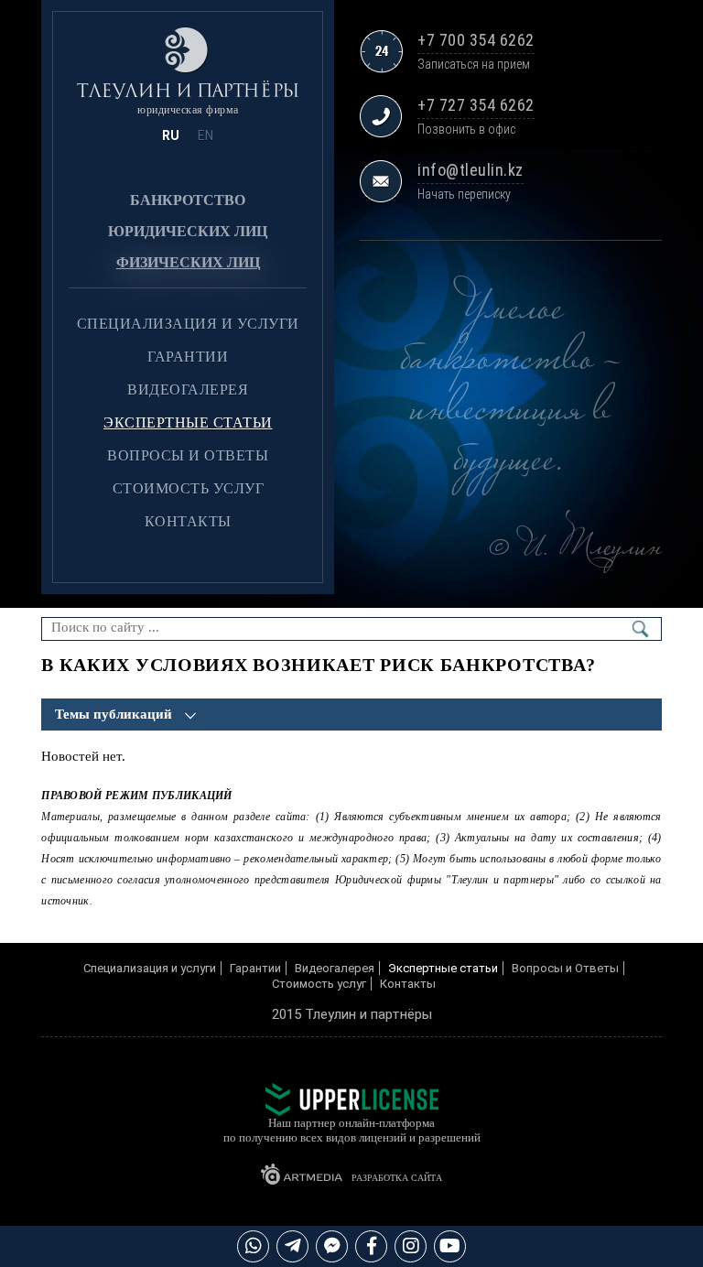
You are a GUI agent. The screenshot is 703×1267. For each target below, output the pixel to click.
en (205, 135)
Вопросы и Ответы (187, 455)
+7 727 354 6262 (476, 104)
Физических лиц (188, 262)
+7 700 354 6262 (476, 39)
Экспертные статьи (188, 422)
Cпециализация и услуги (188, 323)
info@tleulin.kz (470, 169)
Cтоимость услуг (189, 488)
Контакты (188, 521)
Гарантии (187, 356)
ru (170, 135)
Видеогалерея (187, 389)
